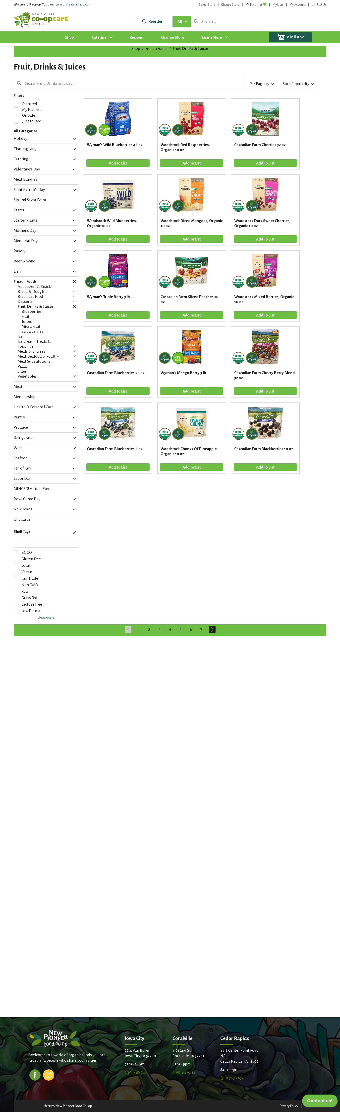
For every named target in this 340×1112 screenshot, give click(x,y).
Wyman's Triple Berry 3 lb (108, 297)
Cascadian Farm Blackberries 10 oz (263, 449)
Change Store (230, 4)
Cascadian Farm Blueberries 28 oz (116, 373)
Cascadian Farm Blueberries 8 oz (115, 449)
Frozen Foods (156, 48)
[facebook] (35, 1074)
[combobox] (181, 21)
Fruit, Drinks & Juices (191, 48)
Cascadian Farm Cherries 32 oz (260, 145)
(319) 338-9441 (136, 1072)
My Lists (278, 4)
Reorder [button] (155, 21)
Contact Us (319, 4)
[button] (73, 139)
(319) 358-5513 (183, 1072)
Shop (135, 48)
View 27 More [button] (46, 617)
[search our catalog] (196, 21)
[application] (320, 1102)
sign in (57, 4)
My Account (297, 4)
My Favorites (254, 4)
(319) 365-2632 (232, 1078)
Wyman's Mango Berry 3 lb (183, 373)
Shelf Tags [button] (22, 532)
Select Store (207, 4)
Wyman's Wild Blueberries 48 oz (115, 145)
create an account (78, 4)
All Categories (26, 131)
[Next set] (212, 629)
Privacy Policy (289, 1106)
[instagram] (48, 1074)
